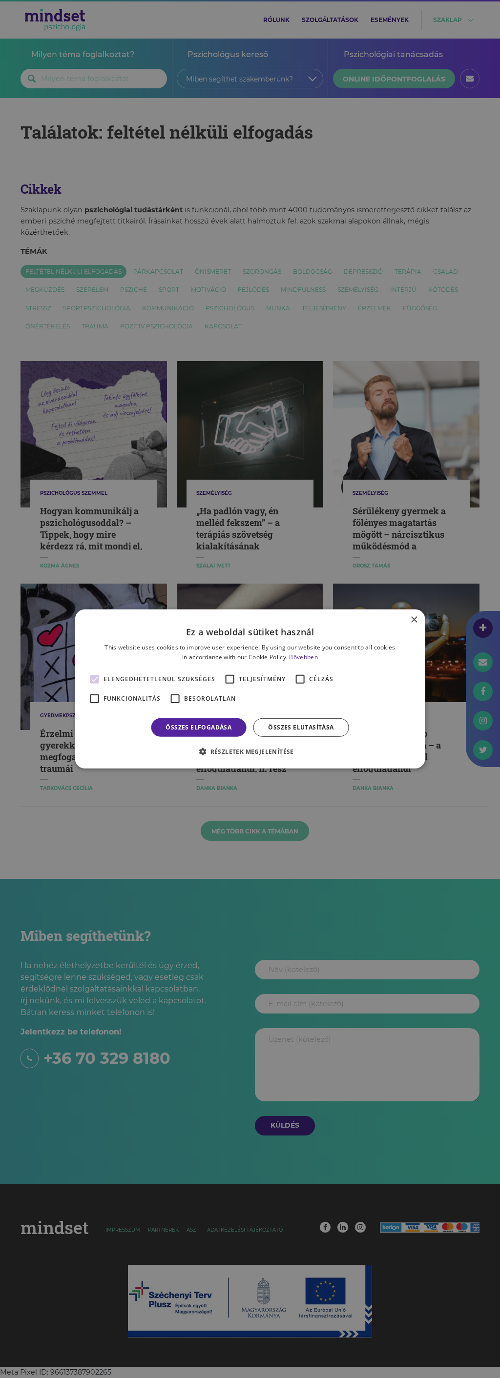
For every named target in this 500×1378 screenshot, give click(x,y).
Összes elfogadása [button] (198, 727)
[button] (250, 751)
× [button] (413, 620)
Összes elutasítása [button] (300, 727)
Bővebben (303, 657)
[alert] (250, 689)
